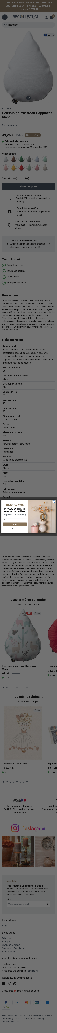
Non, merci (15, 529)
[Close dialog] (54, 501)
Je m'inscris (15, 524)
